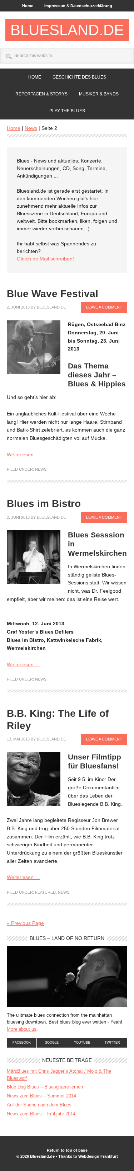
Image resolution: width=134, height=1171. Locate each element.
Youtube (82, 1042)
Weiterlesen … (23, 454)
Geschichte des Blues (77, 77)
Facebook (22, 1042)
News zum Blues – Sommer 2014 (41, 1096)
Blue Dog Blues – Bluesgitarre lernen (45, 1087)
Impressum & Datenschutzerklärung (78, 6)
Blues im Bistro (44, 503)
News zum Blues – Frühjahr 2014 (41, 1113)
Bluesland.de (67, 30)
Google (52, 1042)
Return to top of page (67, 1150)
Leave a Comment (104, 307)
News (31, 128)
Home (27, 6)
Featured (45, 892)
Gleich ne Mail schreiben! (45, 259)
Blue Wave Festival (52, 293)
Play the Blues (67, 110)
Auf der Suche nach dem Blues (39, 1104)
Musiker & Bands (96, 94)
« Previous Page (25, 923)
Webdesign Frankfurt (98, 1156)
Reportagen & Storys (39, 94)
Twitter (112, 1042)
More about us (21, 1029)
